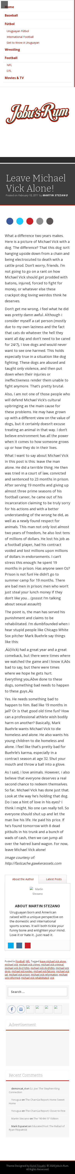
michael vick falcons (44, 971)
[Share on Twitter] (19, 223)
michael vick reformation (44, 974)
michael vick (11, 964)
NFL (9, 65)
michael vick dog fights (17, 968)
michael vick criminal (52, 964)
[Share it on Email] (39, 223)
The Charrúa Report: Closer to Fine (45, 1111)
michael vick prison (19, 974)
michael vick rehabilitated (35, 978)
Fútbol (10, 24)
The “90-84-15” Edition (45, 1118)
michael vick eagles (22, 971)
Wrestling (12, 49)
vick (52, 978)
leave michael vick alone (53, 961)
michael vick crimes (29, 964)
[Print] (49, 223)
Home (9, 7)
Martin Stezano (55, 195)
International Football (20, 37)
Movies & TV (14, 78)
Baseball (11, 15)
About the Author (23, 879)
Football (11, 58)
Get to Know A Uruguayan (23, 42)
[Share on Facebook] (9, 223)
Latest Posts (53, 879)
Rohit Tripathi (38, 1165)
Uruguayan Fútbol (18, 31)
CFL (9, 71)
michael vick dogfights (43, 968)
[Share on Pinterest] (29, 223)
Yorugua (16, 1099)
